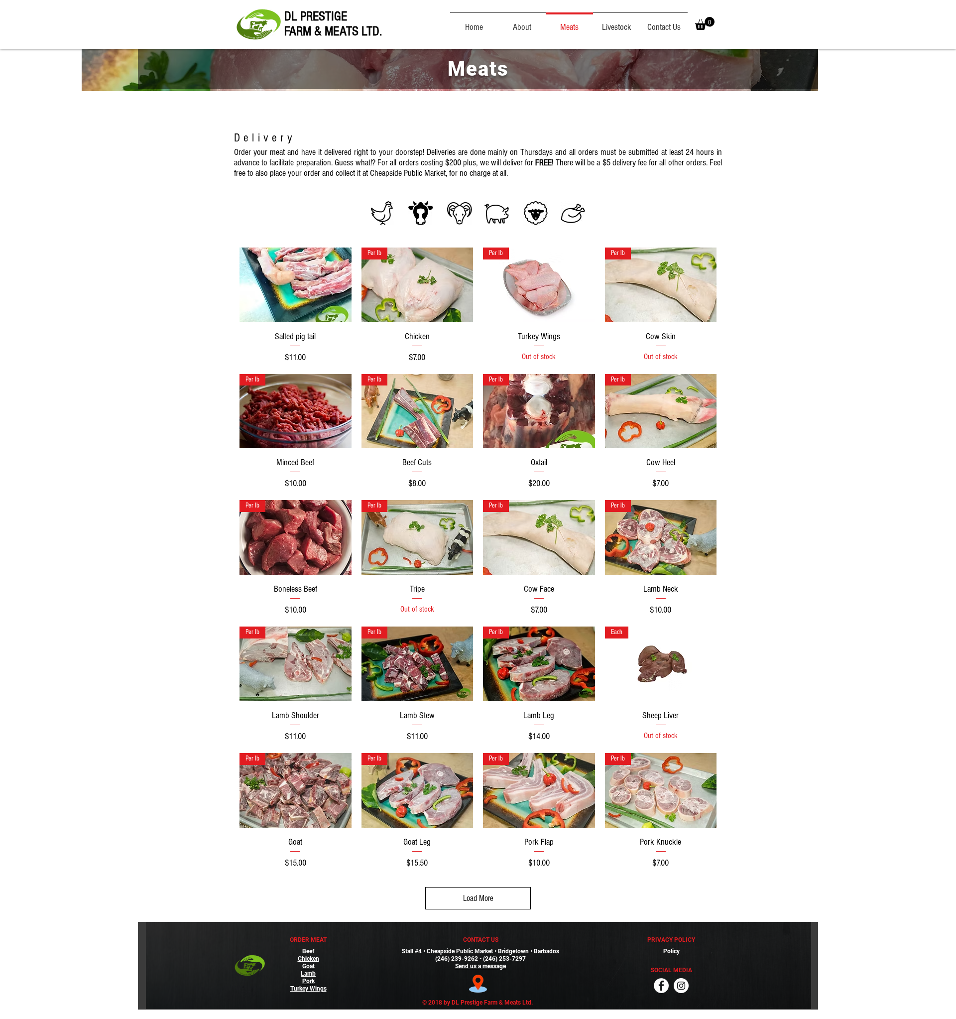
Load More (478, 898)
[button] (705, 23)
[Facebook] (661, 985)
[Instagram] (681, 985)
